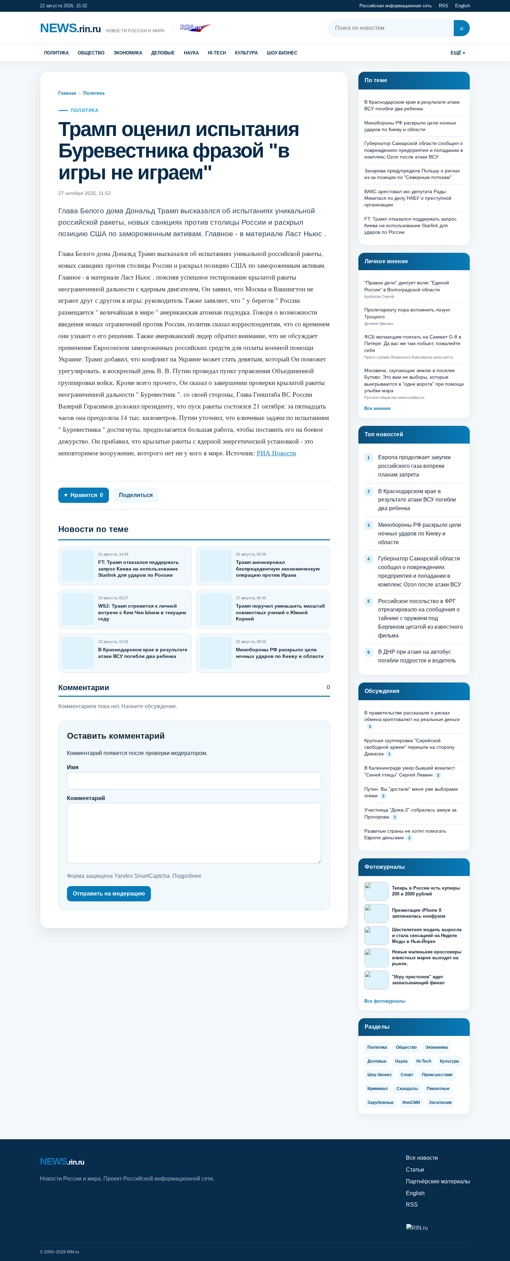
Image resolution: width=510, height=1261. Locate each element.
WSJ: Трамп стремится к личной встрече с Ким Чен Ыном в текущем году (142, 612)
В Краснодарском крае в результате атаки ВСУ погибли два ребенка (417, 500)
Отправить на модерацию (109, 894)
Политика (56, 52)
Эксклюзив (440, 1102)
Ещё (456, 52)
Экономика (127, 52)
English (462, 5)
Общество (91, 52)
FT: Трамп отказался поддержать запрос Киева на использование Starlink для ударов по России (138, 568)
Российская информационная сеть (395, 5)
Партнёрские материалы (438, 1181)
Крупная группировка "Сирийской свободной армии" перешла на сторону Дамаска (409, 747)
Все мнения (377, 408)
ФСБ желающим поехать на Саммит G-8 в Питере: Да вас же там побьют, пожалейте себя (412, 343)
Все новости (422, 1158)
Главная (67, 93)
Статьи (415, 1170)
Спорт (407, 1074)
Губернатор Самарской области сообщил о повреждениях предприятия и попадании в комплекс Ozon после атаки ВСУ (413, 150)
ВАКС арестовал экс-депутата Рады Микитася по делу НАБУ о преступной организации (407, 198)
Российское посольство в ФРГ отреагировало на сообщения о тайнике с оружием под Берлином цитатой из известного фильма (420, 618)
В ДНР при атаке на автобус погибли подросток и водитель (417, 656)
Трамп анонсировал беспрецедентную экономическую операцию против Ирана (278, 568)
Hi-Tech (217, 52)
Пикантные (438, 1088)
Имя (72, 767)
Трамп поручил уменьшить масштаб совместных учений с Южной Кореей (280, 612)
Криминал (377, 1088)
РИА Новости (276, 452)
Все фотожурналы (384, 1001)
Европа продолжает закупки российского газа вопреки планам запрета (414, 466)
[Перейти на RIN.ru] (192, 28)
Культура (246, 52)
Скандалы (407, 1088)
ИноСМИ (411, 1102)
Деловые (163, 52)
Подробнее (187, 876)
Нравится (83, 495)
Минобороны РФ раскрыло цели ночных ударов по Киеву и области (419, 533)
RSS (443, 5)
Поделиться (136, 495)
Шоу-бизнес (282, 52)
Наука (191, 52)
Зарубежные (380, 1102)
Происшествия (437, 1074)
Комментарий (86, 798)
